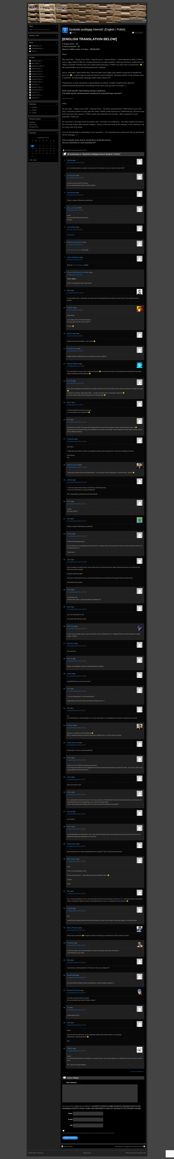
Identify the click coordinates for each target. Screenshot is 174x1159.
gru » (35, 160)
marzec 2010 (35, 95)
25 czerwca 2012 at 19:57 (75, 195)
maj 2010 (34, 92)
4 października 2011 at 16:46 (76, 861)
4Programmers (34, 127)
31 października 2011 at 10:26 (77, 422)
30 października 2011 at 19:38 (77, 441)
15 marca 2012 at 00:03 (74, 244)
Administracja (87, 1153)
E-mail (70, 1119)
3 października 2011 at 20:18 (76, 962)
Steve (69, 758)
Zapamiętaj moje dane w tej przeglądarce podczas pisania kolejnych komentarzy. (88, 1133)
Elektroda (32, 122)
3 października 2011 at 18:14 (76, 993)
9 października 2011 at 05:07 (76, 710)
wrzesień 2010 (36, 90)
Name (70, 1113)
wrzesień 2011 (36, 79)
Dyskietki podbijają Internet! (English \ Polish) (97, 29)
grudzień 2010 (36, 87)
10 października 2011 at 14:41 (77, 691)
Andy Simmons (72, 742)
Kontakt (34, 110)
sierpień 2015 (35, 69)
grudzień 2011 (36, 74)
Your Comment (71, 1082)
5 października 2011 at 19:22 (76, 814)
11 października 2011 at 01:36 (76, 676)
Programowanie (36, 48)
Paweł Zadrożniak (76, 150)
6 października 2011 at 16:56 (76, 760)
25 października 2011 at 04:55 (77, 467)
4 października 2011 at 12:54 (76, 911)
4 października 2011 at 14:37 (76, 893)
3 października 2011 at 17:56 (76, 1025)
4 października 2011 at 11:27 (76, 930)
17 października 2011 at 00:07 (77, 628)
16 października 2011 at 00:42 (77, 646)
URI (71, 1125)
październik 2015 (37, 66)
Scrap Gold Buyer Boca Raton (78, 272)
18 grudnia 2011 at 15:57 (75, 351)
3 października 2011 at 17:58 (76, 1010)
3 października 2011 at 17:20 (76, 1051)
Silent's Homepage (47, 8)
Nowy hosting (68, 1146)
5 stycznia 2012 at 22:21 (75, 336)
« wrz (31, 160)
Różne (74, 33)
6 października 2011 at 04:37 (76, 779)
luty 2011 (34, 84)
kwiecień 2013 (36, 71)
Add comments (138, 33)
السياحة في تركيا (72, 208)
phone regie (71, 333)
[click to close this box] (57, 26)
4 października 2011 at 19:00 (76, 846)
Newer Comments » (137, 1071)
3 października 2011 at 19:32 (76, 977)
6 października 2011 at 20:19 (76, 728)
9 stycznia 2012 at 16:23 (75, 310)
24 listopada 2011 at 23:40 (75, 366)
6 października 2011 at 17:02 (76, 745)
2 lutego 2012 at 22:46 (74, 275)
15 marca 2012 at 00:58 (74, 229)
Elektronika (35, 46)
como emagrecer (73, 257)
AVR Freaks (33, 125)
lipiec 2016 (35, 63)
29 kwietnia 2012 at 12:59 (75, 210)
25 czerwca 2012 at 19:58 (75, 178)
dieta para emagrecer (75, 242)
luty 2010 (34, 98)
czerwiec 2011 (36, 82)
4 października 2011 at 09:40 (76, 945)
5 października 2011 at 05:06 (76, 829)
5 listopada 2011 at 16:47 (75, 405)
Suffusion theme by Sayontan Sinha (136, 1153)
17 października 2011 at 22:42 (77, 609)
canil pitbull (71, 227)
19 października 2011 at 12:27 (77, 536)
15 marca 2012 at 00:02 (74, 260)
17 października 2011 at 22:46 (77, 592)
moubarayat (71, 175)
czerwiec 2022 (36, 61)
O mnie (34, 113)
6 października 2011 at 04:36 (76, 794)
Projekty (34, 107)
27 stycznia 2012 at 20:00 (75, 293)
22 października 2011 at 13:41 (77, 504)
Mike (69, 290)
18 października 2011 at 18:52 (77, 562)
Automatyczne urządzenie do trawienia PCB (129, 1146)
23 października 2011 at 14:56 (77, 482)
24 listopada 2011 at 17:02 (75, 383)
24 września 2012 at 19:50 (75, 163)
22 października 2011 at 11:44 (76, 521)
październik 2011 (36, 76)
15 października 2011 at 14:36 (77, 661)
